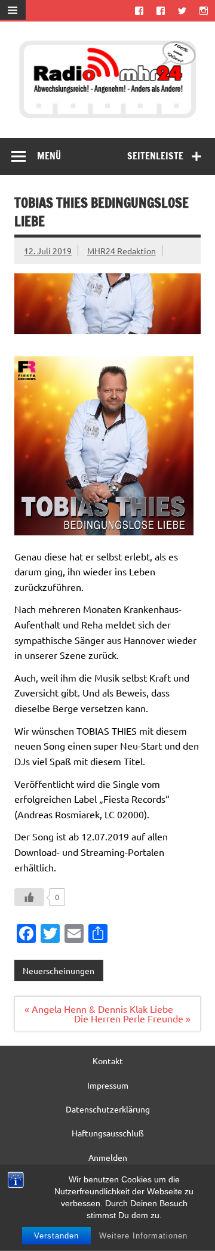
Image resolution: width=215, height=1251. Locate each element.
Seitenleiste (155, 155)
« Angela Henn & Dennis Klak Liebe (98, 1009)
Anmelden (107, 1157)
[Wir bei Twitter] (182, 10)
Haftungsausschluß (108, 1133)
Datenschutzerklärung (108, 1109)
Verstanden (56, 1235)
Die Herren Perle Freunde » (132, 1018)
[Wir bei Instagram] (204, 10)
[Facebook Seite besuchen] (138, 10)
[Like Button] (29, 897)
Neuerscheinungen (58, 970)
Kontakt (108, 1060)
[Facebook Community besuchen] (160, 10)
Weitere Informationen (143, 1235)
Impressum (107, 1085)
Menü (49, 155)
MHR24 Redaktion (121, 250)
